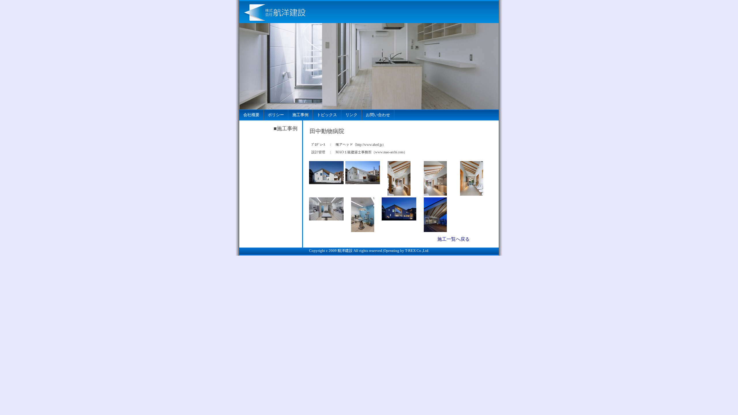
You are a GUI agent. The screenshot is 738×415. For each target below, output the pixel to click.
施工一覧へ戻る (453, 239)
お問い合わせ (378, 115)
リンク (351, 115)
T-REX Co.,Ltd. (417, 250)
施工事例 (300, 115)
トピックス (327, 115)
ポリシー (276, 115)
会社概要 (251, 115)
